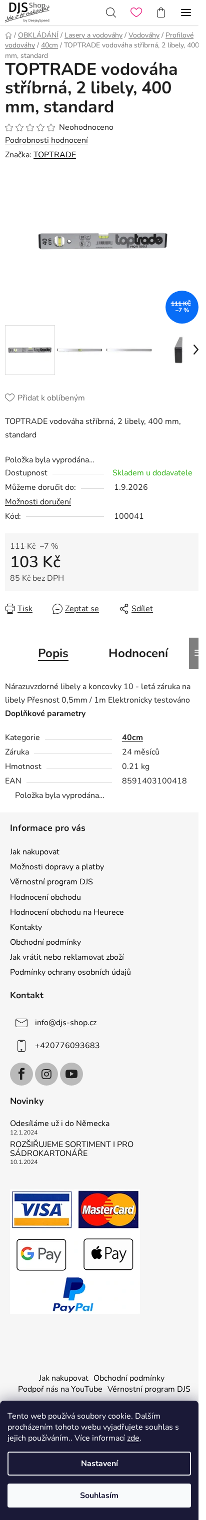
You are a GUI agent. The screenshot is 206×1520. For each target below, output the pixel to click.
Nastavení (99, 1463)
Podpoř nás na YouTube (60, 1389)
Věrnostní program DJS (51, 881)
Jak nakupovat (35, 851)
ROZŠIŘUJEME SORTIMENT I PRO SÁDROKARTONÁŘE (72, 1149)
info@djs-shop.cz (65, 1022)
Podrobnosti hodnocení (46, 140)
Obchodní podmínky (45, 942)
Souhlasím (99, 1495)
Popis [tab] (53, 653)
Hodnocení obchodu (45, 897)
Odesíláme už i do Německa (60, 1124)
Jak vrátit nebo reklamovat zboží (67, 957)
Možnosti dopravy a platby (57, 866)
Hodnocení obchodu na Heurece (67, 912)
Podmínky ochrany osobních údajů (70, 972)
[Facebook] (21, 1074)
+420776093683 (67, 1045)
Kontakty (26, 927)
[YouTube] (71, 1074)
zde (133, 1438)
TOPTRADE (55, 154)
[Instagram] (46, 1074)
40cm (132, 737)
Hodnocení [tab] (138, 653)
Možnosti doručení (38, 501)
